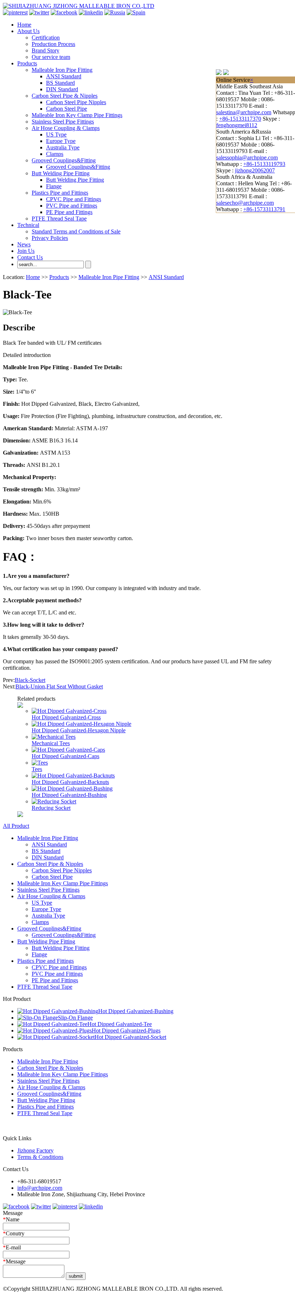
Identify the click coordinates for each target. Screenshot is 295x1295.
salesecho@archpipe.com (245, 203)
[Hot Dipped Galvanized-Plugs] (54, 1030)
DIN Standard (62, 89)
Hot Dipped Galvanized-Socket (130, 1037)
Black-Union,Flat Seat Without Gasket (59, 686)
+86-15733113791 (264, 209)
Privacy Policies (50, 238)
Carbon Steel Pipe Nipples (76, 102)
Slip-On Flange (75, 1018)
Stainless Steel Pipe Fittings (63, 122)
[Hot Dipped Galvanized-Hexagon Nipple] (81, 724)
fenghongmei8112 (236, 125)
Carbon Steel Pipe (66, 109)
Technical (28, 225)
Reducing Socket (51, 808)
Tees (37, 769)
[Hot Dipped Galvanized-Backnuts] (73, 775)
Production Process (53, 44)
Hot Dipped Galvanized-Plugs (126, 1030)
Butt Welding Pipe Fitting (61, 173)
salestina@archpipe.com (243, 112)
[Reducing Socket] (54, 801)
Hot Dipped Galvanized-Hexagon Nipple (79, 730)
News (24, 244)
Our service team (51, 57)
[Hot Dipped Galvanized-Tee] (52, 1024)
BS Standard (60, 83)
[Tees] (40, 763)
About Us (28, 31)
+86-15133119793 (264, 164)
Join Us (26, 251)
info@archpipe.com (39, 1188)
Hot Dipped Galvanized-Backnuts (70, 782)
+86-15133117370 (240, 119)
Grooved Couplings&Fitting (64, 160)
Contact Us (30, 257)
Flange (54, 186)
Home (24, 25)
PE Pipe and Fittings (69, 212)
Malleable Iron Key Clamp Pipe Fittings (77, 115)
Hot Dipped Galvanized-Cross (66, 717)
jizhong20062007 (255, 170)
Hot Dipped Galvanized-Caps (65, 756)
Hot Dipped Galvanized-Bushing (69, 795)
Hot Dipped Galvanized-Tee (119, 1024)
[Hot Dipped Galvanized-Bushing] (72, 788)
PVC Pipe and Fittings (71, 206)
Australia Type (63, 147)
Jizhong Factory (35, 1150)
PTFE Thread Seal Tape (59, 218)
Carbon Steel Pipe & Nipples (64, 96)
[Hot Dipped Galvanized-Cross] (69, 711)
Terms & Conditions (40, 1157)
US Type (56, 134)
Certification (46, 37)
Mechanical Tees (51, 743)
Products (27, 63)
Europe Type (61, 141)
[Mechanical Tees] (54, 737)
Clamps (54, 154)
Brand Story (45, 50)
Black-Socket (30, 680)
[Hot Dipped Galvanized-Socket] (56, 1037)
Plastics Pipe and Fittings (60, 193)
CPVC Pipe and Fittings (73, 199)
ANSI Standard (63, 76)
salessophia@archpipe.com (247, 157)
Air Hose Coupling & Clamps (66, 128)
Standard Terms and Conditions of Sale (76, 231)
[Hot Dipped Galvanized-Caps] (68, 750)
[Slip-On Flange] (37, 1018)
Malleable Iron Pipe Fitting (62, 70)
